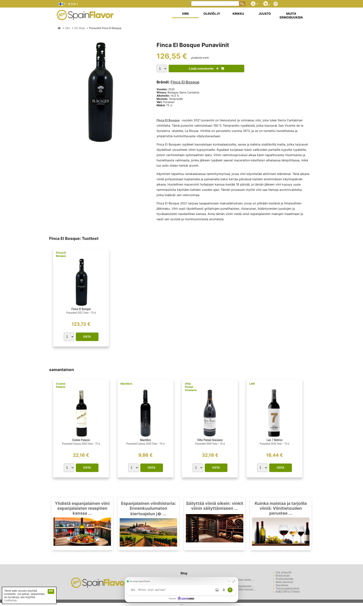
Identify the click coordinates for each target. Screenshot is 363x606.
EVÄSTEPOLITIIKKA (288, 591)
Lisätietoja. (10, 600)
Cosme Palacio (60, 385)
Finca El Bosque (185, 82)
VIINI (185, 13)
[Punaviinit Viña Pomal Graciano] (210, 436)
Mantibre (126, 383)
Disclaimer (282, 585)
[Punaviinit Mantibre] (145, 436)
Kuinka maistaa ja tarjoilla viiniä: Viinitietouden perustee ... (281, 508)
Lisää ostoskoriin (202, 68)
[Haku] (242, 3)
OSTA (87, 336)
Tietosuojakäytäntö (287, 588)
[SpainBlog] (275, 4)
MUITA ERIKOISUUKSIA (291, 15)
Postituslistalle (284, 578)
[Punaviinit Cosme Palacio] (81, 436)
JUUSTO (264, 13)
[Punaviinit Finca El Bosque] (81, 305)
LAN (252, 383)
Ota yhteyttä (283, 572)
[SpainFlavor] (59, 28)
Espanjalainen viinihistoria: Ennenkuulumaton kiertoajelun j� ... (148, 508)
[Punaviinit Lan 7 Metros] (274, 436)
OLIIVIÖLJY (211, 13)
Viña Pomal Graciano (191, 387)
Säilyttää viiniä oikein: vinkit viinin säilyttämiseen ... (214, 506)
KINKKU (238, 13)
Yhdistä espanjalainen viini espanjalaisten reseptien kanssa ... (82, 508)
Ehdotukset (283, 575)
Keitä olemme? (284, 582)
